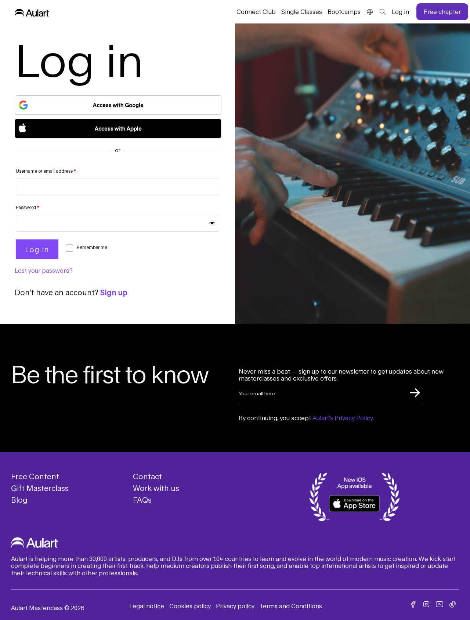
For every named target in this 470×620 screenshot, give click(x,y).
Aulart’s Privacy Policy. (343, 417)
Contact (147, 476)
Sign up (113, 292)
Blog (19, 499)
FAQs (142, 499)
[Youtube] (439, 604)
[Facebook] (413, 604)
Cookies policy (190, 605)
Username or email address (46, 171)
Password (27, 207)
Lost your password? (44, 270)
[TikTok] (452, 604)
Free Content (35, 476)
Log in (400, 11)
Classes (301, 11)
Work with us (156, 488)
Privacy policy (235, 605)
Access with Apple (118, 128)
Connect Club (256, 11)
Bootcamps (344, 11)
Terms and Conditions (291, 605)
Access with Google (118, 105)
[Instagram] (426, 604)
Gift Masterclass (40, 488)
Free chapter (442, 11)
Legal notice (146, 605)
